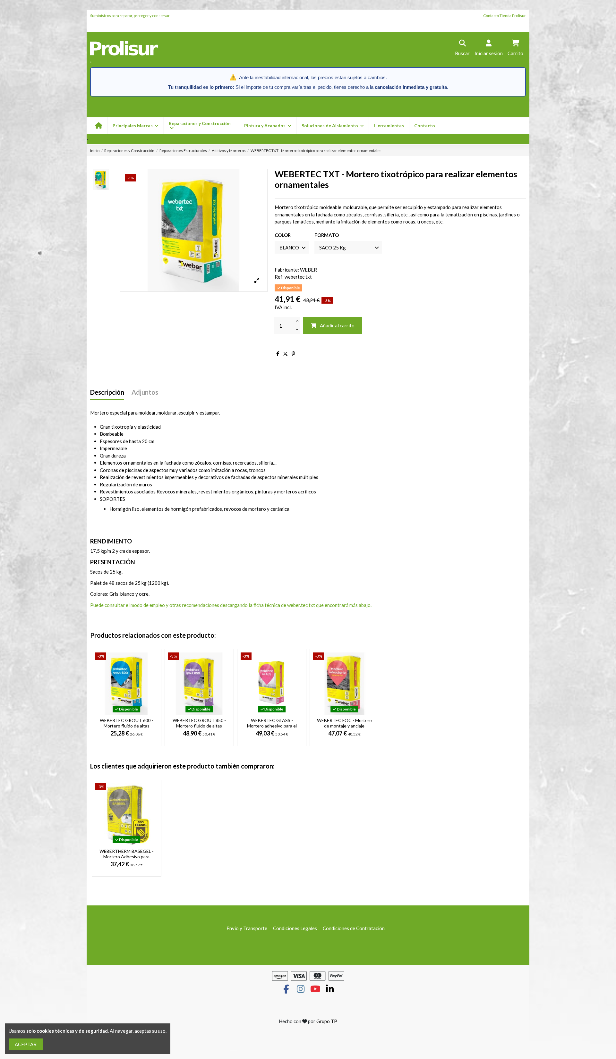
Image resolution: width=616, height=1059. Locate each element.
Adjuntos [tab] (145, 392)
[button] (267, 125)
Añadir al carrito (337, 325)
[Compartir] (277, 354)
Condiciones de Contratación (354, 928)
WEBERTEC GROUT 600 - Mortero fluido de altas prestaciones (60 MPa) (126, 726)
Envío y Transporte (247, 928)
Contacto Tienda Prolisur (504, 15)
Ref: (279, 277)
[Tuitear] (285, 354)
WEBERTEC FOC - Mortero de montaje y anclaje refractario (344, 726)
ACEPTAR (26, 1044)
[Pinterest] (293, 354)
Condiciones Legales (295, 928)
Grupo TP (326, 1021)
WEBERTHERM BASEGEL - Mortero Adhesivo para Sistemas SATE (126, 856)
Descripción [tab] (107, 392)
